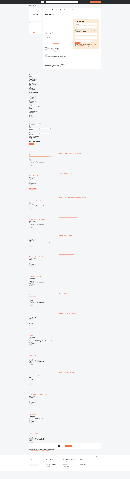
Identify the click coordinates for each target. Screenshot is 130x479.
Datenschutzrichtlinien (93, 44)
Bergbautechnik (47, 450)
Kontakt (30, 462)
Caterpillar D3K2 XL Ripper (34, 175)
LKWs (44, 450)
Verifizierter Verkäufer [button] (48, 30)
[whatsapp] (61, 43)
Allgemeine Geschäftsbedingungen (51, 459)
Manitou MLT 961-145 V (33, 237)
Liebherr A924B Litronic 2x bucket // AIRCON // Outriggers (40, 156)
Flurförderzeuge (40, 450)
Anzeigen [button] (51, 43)
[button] (48, 37)
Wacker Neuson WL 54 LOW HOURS (36, 256)
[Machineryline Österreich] (34, 2)
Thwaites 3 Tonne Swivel (33, 433)
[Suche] (47, 2)
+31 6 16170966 (56, 43)
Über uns (30, 459)
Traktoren (30, 450)
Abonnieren (32, 188)
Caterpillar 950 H (32, 335)
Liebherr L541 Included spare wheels (36, 375)
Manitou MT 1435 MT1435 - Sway (35, 315)
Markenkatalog (48, 466)
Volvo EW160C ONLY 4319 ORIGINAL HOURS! (38, 394)
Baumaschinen (34, 450)
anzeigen (31, 140)
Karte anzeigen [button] (62, 64)
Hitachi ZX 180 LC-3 (33, 355)
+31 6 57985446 (56, 49)
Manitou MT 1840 (32, 296)
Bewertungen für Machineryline (51, 464)
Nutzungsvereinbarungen (81, 45)
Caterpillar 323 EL (32, 414)
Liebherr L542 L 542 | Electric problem (36, 276)
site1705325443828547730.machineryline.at (53, 35)
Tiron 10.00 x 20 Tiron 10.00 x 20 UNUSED (37, 219)
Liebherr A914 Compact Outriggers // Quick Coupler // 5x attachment (42, 200)
